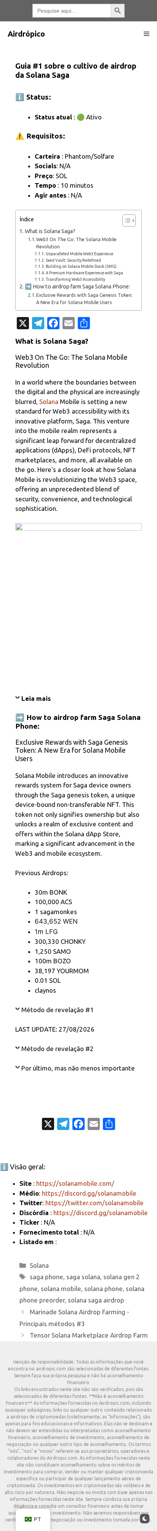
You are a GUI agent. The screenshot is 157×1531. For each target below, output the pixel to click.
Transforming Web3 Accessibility (75, 279)
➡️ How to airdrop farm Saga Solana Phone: (77, 286)
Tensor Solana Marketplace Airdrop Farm (89, 1335)
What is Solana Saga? (50, 231)
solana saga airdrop (96, 1300)
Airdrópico (26, 33)
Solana (48, 401)
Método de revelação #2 (57, 1048)
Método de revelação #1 (57, 1009)
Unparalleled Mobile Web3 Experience (79, 253)
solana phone (103, 1288)
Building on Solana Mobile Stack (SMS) (81, 266)
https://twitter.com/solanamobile (94, 1202)
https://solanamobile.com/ (75, 1183)
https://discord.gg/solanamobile (89, 1193)
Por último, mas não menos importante (78, 1068)
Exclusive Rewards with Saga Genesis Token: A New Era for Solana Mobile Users (84, 299)
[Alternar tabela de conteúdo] (125, 220)
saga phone (46, 1276)
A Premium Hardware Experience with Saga (84, 272)
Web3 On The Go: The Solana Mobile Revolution (76, 243)
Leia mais (36, 698)
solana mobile (61, 1288)
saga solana (83, 1276)
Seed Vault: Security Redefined (73, 260)
